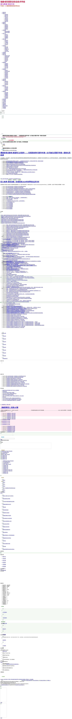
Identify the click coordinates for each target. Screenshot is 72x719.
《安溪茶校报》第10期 (11, 430)
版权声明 (16, 679)
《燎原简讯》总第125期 (11, 415)
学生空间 (6, 83)
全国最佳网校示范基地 (7, 515)
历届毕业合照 (7, 71)
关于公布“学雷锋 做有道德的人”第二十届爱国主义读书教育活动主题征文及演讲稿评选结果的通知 (24, 312)
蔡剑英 (4, 480)
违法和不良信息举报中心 (19, 684)
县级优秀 (8, 585)
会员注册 (5, 679)
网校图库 (4, 69)
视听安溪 (6, 21)
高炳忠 (4, 482)
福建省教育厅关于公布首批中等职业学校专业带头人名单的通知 (18, 297)
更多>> (3, 236)
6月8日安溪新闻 (9, 208)
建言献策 (6, 93)
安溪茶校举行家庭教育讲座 (11, 274)
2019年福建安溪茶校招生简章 (11, 173)
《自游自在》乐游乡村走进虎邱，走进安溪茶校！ (15, 200)
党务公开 (4, 33)
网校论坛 (4, 85)
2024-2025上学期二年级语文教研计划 (9, 393)
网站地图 (13, 679)
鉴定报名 (4, 103)
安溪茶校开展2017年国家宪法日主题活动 (14, 283)
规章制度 (6, 26)
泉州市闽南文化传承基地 (7, 518)
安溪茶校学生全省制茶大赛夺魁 (12, 296)
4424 (7, 591)
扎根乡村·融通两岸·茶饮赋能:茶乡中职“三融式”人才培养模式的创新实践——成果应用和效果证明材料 (25, 325)
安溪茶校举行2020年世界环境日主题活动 (14, 257)
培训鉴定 (4, 45)
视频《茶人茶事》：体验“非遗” (12, 198)
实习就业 (6, 20)
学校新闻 (6, 14)
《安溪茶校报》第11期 (11, 429)
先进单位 (4, 540)
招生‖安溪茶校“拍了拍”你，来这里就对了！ (14, 170)
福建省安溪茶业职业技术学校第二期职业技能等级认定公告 (17, 227)
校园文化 (4, 23)
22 (7, 588)
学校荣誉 (6, 76)
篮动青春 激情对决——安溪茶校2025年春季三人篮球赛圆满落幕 (18, 192)
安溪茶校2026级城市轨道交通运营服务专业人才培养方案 (17, 318)
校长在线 (6, 35)
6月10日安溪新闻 (9, 206)
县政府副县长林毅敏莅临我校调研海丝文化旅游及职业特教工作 (18, 258)
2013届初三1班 (5, 468)
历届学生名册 (7, 55)
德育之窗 (4, 39)
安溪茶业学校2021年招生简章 (11, 229)
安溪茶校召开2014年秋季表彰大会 (12, 295)
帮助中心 (28, 679)
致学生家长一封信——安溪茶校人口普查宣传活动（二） (17, 271)
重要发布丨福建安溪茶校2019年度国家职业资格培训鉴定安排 (17, 230)
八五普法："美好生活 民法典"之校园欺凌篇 (14, 267)
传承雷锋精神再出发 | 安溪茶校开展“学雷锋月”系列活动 (16, 262)
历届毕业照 (7, 56)
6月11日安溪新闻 (9, 205)
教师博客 (6, 65)
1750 (7, 600)
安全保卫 (6, 41)
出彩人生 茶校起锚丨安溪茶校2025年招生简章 (15, 163)
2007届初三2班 (5, 473)
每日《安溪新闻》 (9, 196)
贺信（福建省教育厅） (10, 305)
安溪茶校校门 (5, 358)
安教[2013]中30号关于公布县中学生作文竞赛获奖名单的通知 (17, 301)
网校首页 (4, 12)
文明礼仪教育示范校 (6, 543)
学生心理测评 (9, 273)
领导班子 (6, 34)
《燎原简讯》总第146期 (11, 414)
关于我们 (9, 679)
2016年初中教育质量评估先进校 (8, 501)
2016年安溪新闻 (9, 199)
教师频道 (4, 62)
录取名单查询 (5, 105)
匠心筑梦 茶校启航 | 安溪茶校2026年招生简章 (14, 187)
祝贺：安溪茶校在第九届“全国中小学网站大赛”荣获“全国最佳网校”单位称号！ (21, 288)
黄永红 (4, 484)
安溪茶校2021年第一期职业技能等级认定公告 (14, 228)
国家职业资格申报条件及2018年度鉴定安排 (14, 236)
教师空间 (6, 81)
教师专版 (6, 90)
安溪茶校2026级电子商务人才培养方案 (13, 315)
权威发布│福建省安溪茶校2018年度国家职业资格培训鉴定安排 (18, 237)
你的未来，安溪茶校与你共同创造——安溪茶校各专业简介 (17, 268)
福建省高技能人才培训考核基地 (8, 535)
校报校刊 (6, 27)
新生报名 (4, 106)
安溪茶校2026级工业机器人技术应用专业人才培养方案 (16, 314)
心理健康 (6, 42)
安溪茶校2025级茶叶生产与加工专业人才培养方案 (15, 326)
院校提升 (4, 22)
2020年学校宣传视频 (6, 239)
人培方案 (4, 79)
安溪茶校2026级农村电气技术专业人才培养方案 (15, 309)
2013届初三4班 (5, 465)
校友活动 (6, 60)
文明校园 (4, 30)
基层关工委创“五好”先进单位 (8, 495)
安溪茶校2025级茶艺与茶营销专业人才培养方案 (15, 327)
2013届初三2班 (5, 467)
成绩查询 (4, 104)
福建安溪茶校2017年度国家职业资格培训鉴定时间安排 (16, 238)
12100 (8, 595)
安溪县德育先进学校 (6, 498)
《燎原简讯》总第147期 (9, 407)
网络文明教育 (7, 31)
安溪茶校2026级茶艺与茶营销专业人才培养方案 (15, 319)
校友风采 (6, 72)
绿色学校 (4, 546)
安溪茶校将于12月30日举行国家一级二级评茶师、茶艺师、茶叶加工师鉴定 (20, 240)
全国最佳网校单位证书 (7, 504)
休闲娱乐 (6, 89)
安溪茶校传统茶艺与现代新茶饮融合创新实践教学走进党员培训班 (18, 193)
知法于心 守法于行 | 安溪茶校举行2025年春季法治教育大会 (17, 263)
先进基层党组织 (5, 509)
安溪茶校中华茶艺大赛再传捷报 (12, 292)
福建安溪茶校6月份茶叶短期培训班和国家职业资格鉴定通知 (17, 233)
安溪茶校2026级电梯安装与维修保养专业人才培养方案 (16, 317)
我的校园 (6, 86)
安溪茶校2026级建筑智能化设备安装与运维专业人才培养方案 (17, 311)
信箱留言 (4, 91)
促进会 (6, 61)
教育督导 (4, 53)
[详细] (4, 137)
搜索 (1, 439)
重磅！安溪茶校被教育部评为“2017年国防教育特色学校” (16, 289)
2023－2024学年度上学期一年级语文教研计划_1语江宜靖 (13, 395)
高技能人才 (7, 49)
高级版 (8, 586)
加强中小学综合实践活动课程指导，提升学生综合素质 (16, 284)
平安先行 (6, 44)
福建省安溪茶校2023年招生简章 (12, 166)
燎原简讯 (6, 29)
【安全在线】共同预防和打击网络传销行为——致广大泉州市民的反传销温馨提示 (21, 265)
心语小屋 (6, 43)
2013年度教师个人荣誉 (10, 302)
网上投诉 (6, 96)
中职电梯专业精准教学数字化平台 (12, 253)
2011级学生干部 (5, 463)
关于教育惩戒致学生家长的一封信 (12, 270)
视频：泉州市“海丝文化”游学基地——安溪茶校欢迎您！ (16, 197)
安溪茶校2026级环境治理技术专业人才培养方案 (15, 385)
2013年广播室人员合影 (7, 464)
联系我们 (24, 679)
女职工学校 (7, 51)
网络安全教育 (7, 32)
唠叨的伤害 (5, 391)
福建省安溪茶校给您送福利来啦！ (12, 664)
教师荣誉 (6, 64)
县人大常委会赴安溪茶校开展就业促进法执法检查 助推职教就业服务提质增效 (20, 194)
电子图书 (4, 100)
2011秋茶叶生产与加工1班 (7, 470)
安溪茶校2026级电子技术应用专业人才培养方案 (15, 316)
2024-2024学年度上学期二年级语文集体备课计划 (12, 398)
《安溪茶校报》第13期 (11, 427)
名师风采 (6, 63)
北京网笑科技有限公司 (4, 684)
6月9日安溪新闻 (9, 207)
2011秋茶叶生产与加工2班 (7, 469)
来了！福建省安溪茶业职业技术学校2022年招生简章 (16, 168)
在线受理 (6, 95)
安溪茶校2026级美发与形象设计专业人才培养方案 (15, 310)
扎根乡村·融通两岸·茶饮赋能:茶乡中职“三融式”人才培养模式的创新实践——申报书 (21, 321)
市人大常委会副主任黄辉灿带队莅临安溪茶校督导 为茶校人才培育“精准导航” (20, 188)
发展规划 (6, 36)
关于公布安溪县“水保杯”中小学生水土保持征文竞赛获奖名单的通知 (19, 298)
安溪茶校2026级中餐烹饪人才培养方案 (13, 306)
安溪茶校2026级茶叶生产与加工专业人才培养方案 (15, 320)
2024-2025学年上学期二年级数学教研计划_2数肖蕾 (12, 399)
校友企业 (6, 59)
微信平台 (4, 102)
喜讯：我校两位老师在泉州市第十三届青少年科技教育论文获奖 (18, 291)
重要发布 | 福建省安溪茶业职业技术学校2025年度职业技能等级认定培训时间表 (21, 165)
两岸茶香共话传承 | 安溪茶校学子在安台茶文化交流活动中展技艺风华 (19, 189)
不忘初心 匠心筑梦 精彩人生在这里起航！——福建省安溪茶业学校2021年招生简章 (21, 169)
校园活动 (6, 25)
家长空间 (6, 84)
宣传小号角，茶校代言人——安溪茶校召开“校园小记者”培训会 (18, 254)
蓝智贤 (4, 486)
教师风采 (6, 74)
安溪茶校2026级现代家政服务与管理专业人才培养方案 (16, 308)
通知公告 (6, 15)
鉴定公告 (6, 46)
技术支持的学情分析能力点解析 (8, 392)
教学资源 (4, 99)
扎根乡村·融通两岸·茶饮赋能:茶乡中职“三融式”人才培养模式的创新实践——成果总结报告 (23, 324)
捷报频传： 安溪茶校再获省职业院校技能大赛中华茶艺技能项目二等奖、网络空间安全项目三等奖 (24, 287)
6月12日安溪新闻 (9, 204)
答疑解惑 (6, 94)
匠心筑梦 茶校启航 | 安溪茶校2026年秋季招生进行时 (16, 136)
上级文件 (6, 17)
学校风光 (6, 73)
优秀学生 (6, 75)
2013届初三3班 (5, 466)
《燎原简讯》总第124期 (11, 416)
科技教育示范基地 (6, 512)
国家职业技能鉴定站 (6, 529)
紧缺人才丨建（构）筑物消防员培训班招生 (14, 174)
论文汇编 (6, 66)
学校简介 (6, 24)
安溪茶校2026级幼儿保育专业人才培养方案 (14, 307)
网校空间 (4, 80)
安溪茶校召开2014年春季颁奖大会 (12, 299)
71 (7, 601)
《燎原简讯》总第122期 (11, 418)
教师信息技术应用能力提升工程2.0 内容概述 (11, 390)
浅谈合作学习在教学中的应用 (8, 394)
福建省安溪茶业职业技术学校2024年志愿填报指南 (15, 164)
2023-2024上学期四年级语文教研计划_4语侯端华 (12, 400)
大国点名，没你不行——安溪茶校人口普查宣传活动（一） (17, 272)
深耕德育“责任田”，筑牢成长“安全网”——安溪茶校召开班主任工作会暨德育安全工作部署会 (23, 261)
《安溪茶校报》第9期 (11, 431)
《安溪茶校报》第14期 (11, 426)
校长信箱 (6, 92)
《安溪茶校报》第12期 (11, 428)
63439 (8, 589)
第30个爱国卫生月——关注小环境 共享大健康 (15, 275)
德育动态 (6, 40)
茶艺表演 (4, 336)
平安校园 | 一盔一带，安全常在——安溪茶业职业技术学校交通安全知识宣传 (20, 264)
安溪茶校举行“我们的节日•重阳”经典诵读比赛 (15, 285)
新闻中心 (4, 13)
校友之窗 (4, 54)
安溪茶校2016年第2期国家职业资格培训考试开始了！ (16, 242)
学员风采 (6, 50)
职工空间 (6, 82)
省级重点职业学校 (6, 526)
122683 (8, 594)
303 (7, 587)
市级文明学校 (5, 532)
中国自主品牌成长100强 (7, 521)
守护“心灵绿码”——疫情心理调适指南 (13, 266)
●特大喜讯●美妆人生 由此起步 (12, 167)
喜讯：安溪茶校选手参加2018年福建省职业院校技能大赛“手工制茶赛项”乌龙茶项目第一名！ (23, 290)
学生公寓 (4, 333)
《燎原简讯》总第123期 (11, 417)
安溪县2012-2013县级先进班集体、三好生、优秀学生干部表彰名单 (18, 300)
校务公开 (6, 16)
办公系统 (4, 101)
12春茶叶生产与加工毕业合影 (8, 460)
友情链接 (20, 679)
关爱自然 (4, 507)
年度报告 (4, 52)
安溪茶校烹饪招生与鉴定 (7, 242)
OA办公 (1, 679)
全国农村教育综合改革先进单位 (8, 549)
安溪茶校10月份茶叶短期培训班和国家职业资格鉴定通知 (17, 232)
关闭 (1, 702)
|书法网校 (31, 679)
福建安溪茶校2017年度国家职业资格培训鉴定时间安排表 (17, 239)
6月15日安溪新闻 (9, 203)
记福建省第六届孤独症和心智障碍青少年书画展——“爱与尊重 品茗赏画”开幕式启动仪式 (22, 256)
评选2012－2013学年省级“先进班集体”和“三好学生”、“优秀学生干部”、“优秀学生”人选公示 (23, 307)
